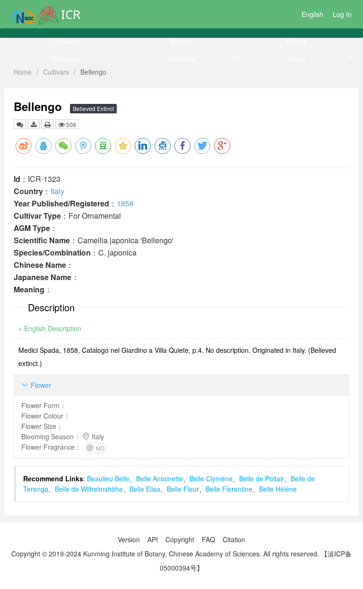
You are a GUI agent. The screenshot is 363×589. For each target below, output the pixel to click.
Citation (234, 539)
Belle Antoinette (159, 478)
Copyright (179, 539)
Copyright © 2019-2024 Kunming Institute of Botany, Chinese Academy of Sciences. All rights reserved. (165, 553)
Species (181, 41)
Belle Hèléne (278, 489)
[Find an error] (20, 124)
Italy (57, 191)
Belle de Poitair (261, 478)
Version (129, 539)
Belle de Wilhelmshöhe (89, 489)
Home (23, 72)
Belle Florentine (229, 489)
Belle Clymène (211, 478)
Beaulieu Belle (108, 478)
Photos (296, 41)
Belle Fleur (183, 489)
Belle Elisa (145, 489)
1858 (125, 203)
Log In (342, 14)
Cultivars (66, 41)
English (312, 14)
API (152, 539)
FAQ (208, 539)
